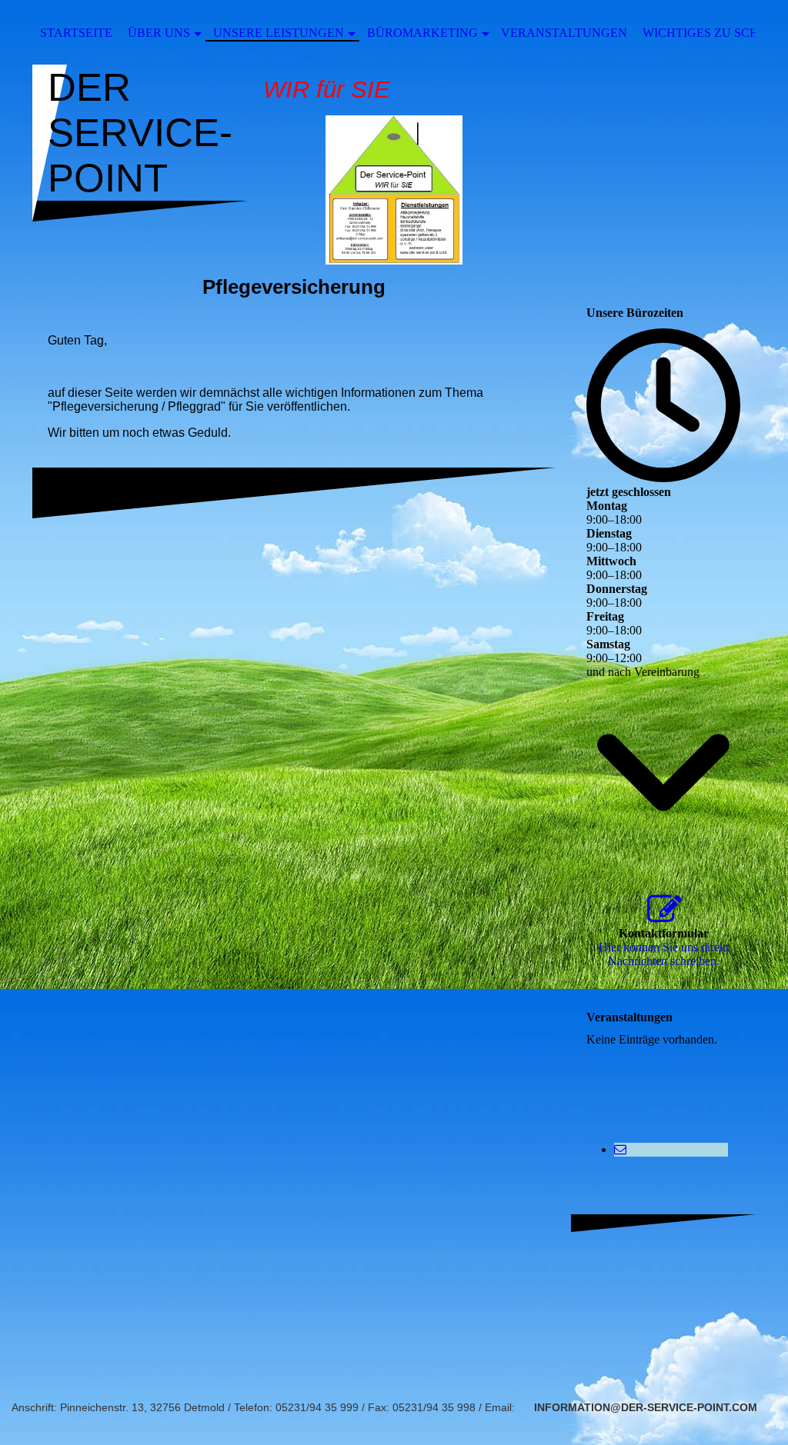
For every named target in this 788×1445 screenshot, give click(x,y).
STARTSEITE (76, 32)
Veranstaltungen (564, 32)
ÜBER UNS (159, 32)
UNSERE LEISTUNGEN (278, 32)
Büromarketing (422, 32)
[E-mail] (620, 1149)
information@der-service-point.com (645, 1407)
